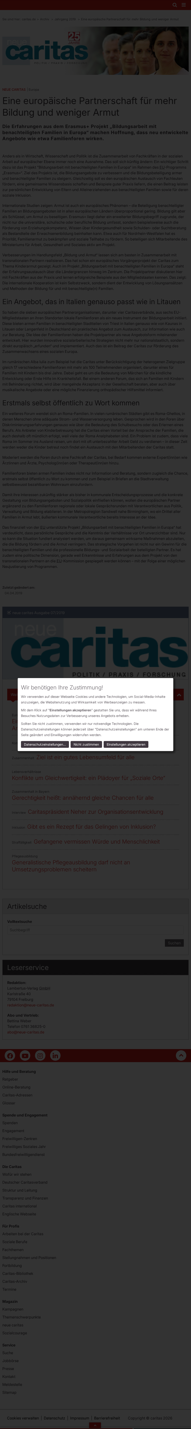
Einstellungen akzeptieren (126, 744)
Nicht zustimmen (86, 744)
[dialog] (95, 714)
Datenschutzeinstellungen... (45, 744)
